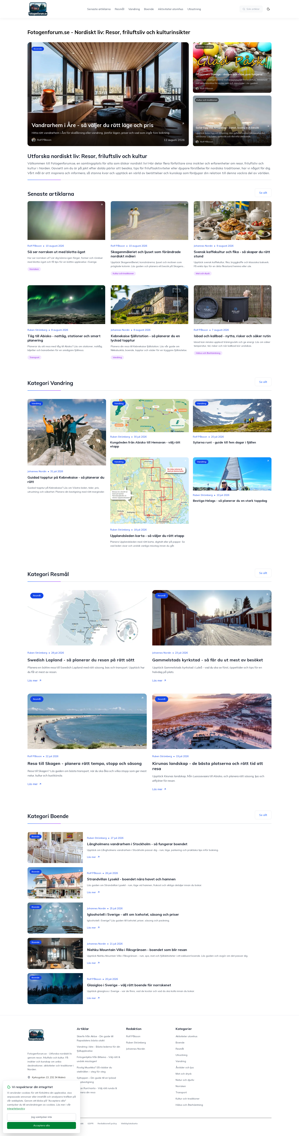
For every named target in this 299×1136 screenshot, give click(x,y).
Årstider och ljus (204, 46)
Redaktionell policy (107, 1123)
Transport (34, 357)
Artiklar (83, 1029)
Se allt (263, 192)
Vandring (134, 9)
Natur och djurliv (185, 1079)
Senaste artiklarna (99, 9)
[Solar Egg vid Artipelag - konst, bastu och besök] (232, 121)
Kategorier (184, 1029)
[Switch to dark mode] (268, 9)
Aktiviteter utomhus (170, 9)
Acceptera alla (41, 1125)
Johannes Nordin (203, 245)
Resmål (119, 9)
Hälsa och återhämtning (208, 353)
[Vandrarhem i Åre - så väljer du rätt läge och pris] (108, 94)
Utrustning (194, 9)
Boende (149, 9)
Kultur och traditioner (206, 100)
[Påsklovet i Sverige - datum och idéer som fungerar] (232, 67)
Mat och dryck (203, 273)
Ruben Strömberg (37, 329)
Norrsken (34, 269)
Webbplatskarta (129, 1123)
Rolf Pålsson (35, 245)
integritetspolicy (16, 1108)
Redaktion (133, 1029)
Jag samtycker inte (41, 1117)
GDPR (90, 1123)
